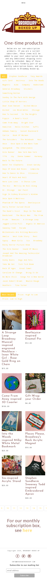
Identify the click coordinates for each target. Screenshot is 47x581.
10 (8, 508)
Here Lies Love (10, 181)
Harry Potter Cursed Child (16, 207)
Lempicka (34, 169)
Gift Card (7, 80)
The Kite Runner (11, 249)
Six (28, 240)
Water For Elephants (13, 165)
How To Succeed (10, 114)
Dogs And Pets (25, 260)
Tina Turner (21, 285)
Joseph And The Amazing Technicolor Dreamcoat (21, 254)
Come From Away (10, 122)
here (27, 530)
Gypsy (5, 240)
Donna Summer (24, 156)
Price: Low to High (12, 299)
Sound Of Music (30, 249)
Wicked (6, 110)
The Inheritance (24, 148)
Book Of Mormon (20, 135)
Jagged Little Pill (12, 224)
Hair (39, 139)
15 (40, 508)
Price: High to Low (28, 294)
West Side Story (21, 236)
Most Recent (8, 294)
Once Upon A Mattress (13, 198)
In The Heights (29, 114)
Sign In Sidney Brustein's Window (20, 194)
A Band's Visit (20, 118)
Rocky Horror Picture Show (16, 245)
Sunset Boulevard (29, 131)
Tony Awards (36, 76)
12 (21, 508)
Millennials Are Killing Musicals (20, 232)
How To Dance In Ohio (13, 173)
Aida (16, 85)
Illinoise (33, 173)
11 (14, 508)
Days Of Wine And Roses (15, 169)
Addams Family (10, 131)
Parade (22, 228)
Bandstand (7, 215)
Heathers (7, 285)
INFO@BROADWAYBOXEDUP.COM (23, 562)
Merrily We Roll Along (25, 186)
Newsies (16, 219)
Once (5, 144)
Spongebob (7, 148)
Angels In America (35, 224)
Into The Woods (36, 80)
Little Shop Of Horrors (15, 101)
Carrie (6, 135)
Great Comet (25, 268)
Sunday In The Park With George (19, 97)
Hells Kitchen (22, 127)
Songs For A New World (32, 277)
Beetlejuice (34, 202)
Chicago (36, 110)
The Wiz (6, 186)
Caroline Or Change (12, 272)
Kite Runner (9, 152)
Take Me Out (9, 264)
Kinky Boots (9, 260)
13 (27, 508)
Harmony (38, 156)
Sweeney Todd (9, 228)
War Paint (23, 190)
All (3, 76)
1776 (5, 156)
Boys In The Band (32, 211)
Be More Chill (10, 277)
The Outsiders (10, 139)
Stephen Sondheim (18, 76)
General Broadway (11, 89)
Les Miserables (20, 110)
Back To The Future (12, 160)
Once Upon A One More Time (24, 144)
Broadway (38, 240)
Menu (23, 3)
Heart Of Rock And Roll (15, 177)
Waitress (20, 80)
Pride (5, 219)
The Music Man (23, 215)
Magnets (6, 85)
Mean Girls (17, 240)
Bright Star (28, 122)
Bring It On (32, 272)
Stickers (28, 89)
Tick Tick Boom (26, 264)
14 (34, 508)
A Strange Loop (31, 219)
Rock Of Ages (9, 268)
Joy (12, 156)
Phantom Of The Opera (13, 202)
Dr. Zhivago (9, 190)
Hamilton (7, 127)
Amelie (6, 236)
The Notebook (27, 139)
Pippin (6, 118)
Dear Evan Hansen (11, 106)
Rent (35, 236)
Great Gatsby (33, 165)
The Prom (38, 215)
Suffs (35, 127)
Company (26, 85)
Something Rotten (11, 93)
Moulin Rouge (32, 281)
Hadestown (38, 85)
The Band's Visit (11, 211)
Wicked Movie (30, 106)
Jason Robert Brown (12, 281)
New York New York (27, 152)
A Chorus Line (29, 181)
